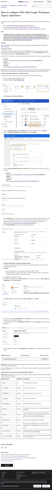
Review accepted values (34, 431)
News (3, 477)
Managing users (13, 5)
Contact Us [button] (7, 465)
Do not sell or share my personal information (10, 485)
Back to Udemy (4, 1)
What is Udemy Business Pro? (7, 460)
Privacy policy (19, 473)
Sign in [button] (49, 1)
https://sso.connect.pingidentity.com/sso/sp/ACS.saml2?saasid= (18, 60)
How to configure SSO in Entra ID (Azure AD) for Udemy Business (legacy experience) (18, 457)
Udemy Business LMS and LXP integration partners (11, 459)
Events (3, 475)
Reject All (46, 486)
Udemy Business (4, 5)
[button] (40, 472)
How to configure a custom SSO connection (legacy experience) (14, 456)
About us (3, 473)
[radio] (2, 447)
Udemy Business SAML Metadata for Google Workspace (20, 25)
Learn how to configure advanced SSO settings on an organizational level (21, 27)
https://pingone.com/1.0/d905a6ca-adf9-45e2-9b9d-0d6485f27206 (22, 181)
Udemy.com (4, 472)
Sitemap (18, 478)
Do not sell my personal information (21, 476)
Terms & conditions (20, 472)
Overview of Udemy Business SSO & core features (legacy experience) (15, 454)
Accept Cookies (37, 486)
